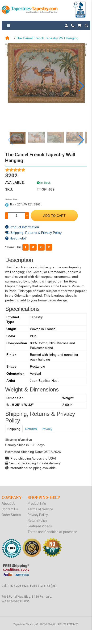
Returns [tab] (31, 429)
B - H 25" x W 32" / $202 (25, 204)
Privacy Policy (38, 515)
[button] (81, 86)
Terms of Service (40, 509)
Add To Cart (54, 215)
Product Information (23, 227)
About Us (8, 503)
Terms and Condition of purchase (52, 532)
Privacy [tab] (47, 429)
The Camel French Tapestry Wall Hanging (47, 38)
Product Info (37, 503)
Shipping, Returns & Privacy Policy (35, 233)
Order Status (11, 515)
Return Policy (37, 520)
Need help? (17, 238)
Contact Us (10, 509)
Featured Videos (40, 526)
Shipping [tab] (13, 429)
